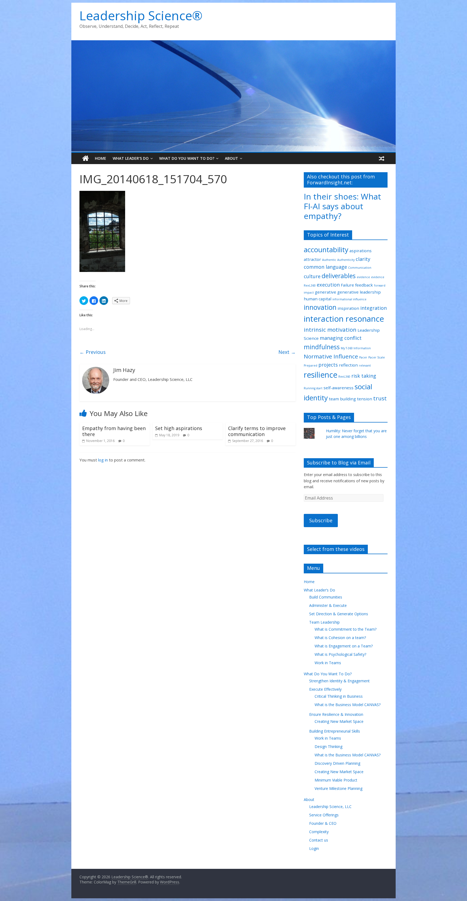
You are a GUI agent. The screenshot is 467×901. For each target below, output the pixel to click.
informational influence (349, 299)
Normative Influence (331, 356)
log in (103, 460)
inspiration (348, 308)
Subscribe (320, 520)
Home (100, 158)
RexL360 (344, 376)
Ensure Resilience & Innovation (336, 714)
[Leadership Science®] (233, 43)
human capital (317, 298)
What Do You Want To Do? (186, 158)
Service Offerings (324, 814)
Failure (347, 285)
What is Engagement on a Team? (344, 646)
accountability (326, 249)
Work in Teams (328, 662)
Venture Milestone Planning (338, 788)
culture (312, 276)
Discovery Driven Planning (337, 763)
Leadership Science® (140, 15)
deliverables (339, 276)
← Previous (92, 352)
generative (325, 292)
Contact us (318, 840)
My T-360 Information (356, 348)
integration (373, 308)
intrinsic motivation (330, 329)
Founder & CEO (322, 823)
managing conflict (341, 338)
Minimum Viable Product (336, 780)
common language (325, 267)
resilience (320, 375)
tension (364, 398)
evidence (363, 277)
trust (380, 398)
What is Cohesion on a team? (340, 637)
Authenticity (346, 260)
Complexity (319, 831)
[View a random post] (382, 158)
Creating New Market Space (339, 721)
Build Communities (325, 597)
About (231, 158)
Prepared (310, 365)
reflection (348, 365)
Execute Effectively (325, 689)
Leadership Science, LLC (330, 806)
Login (314, 848)
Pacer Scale (376, 357)
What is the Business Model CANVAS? (348, 704)
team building (342, 398)
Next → (287, 352)
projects (328, 364)
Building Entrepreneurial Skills (334, 731)
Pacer (363, 357)
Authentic (329, 260)
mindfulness (322, 347)
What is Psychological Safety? (340, 654)
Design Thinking (328, 746)
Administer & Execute (328, 605)
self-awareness (338, 387)
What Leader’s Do (131, 158)
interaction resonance (344, 318)
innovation (320, 307)
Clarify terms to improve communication (257, 431)
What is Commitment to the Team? (345, 629)
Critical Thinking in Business (339, 696)
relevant (365, 365)
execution (328, 284)
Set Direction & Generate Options (338, 613)
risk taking (363, 376)
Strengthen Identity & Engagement (339, 680)
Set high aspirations (178, 428)
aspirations (360, 250)
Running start (313, 388)
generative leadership (359, 292)
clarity (363, 259)
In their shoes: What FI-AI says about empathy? (342, 206)
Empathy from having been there (114, 431)
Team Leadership (324, 622)
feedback (364, 285)
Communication (359, 268)
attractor (312, 259)
